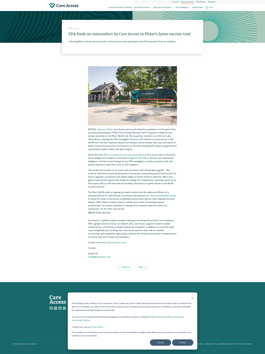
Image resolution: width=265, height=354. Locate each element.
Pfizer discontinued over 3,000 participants (124, 154)
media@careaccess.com (99, 256)
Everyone (175, 2)
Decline (183, 342)
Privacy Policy (97, 327)
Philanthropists (201, 2)
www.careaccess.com (116, 242)
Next (141, 266)
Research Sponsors (187, 2)
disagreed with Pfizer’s (138, 157)
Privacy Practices (245, 343)
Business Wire (105, 129)
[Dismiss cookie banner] (192, 298)
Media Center (197, 7)
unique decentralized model (162, 195)
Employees (212, 2)
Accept (160, 342)
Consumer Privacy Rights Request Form (221, 343)
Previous (126, 266)
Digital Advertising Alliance (162, 317)
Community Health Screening (120, 7)
